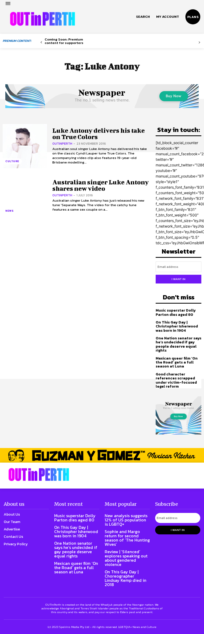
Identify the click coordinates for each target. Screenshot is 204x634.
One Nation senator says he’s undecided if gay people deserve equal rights (178, 344)
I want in (178, 279)
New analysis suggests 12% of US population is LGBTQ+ (126, 519)
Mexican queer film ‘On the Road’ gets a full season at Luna (177, 362)
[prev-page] (41, 42)
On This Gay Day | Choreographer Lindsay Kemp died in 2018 (125, 578)
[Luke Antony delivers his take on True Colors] (25, 146)
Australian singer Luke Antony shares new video (100, 185)
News (9, 211)
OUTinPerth (62, 143)
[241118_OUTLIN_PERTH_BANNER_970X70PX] (102, 455)
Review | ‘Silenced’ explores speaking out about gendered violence (126, 558)
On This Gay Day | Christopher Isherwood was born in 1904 (177, 326)
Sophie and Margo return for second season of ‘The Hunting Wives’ (127, 537)
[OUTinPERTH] (42, 19)
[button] (143, 17)
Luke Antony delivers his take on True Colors (98, 133)
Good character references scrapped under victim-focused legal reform (176, 380)
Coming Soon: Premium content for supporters (64, 41)
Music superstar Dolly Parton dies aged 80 (176, 312)
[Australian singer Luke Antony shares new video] (25, 196)
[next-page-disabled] (199, 42)
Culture (12, 161)
